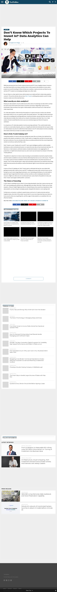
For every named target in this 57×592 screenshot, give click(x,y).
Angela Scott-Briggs (15, 42)
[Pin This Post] (28, 81)
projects (33, 200)
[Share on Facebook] (12, 81)
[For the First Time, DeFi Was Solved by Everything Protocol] (28, 216)
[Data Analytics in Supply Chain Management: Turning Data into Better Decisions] (12, 216)
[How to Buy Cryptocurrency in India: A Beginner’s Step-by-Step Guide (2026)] (12, 232)
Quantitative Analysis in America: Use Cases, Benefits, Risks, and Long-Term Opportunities (45, 224)
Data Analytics (16, 200)
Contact (10, 588)
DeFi (22, 200)
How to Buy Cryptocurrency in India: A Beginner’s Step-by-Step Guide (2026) (11, 239)
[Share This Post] (20, 81)
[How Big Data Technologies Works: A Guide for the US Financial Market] (28, 232)
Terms (19, 588)
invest (25, 200)
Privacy (15, 588)
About (4, 588)
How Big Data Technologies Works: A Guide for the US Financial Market (27, 239)
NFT (29, 200)
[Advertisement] (28, 15)
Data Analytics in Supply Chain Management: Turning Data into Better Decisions (11, 224)
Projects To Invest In (42, 200)
